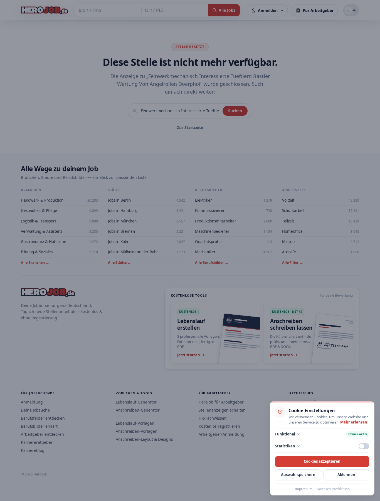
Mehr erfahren (353, 422)
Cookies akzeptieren (322, 461)
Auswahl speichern (298, 474)
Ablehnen (346, 474)
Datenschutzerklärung (333, 489)
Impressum (303, 489)
